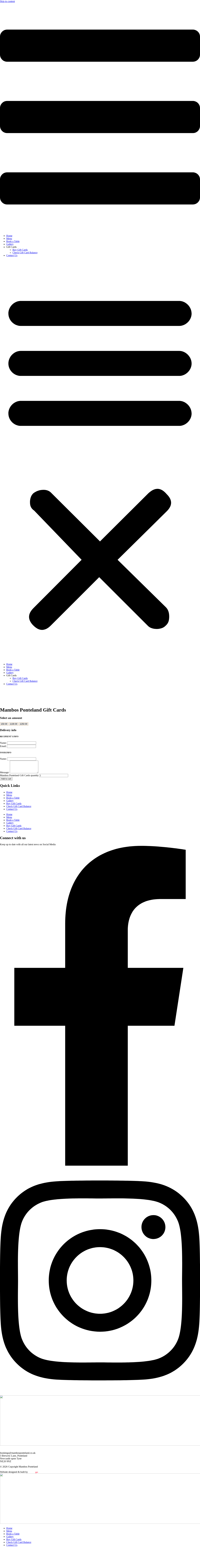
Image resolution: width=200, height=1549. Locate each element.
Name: (3, 743)
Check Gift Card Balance (25, 252)
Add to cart (6, 779)
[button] (100, 459)
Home (9, 235)
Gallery (10, 244)
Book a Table (13, 241)
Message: (5, 772)
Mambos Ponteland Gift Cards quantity (19, 775)
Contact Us (11, 255)
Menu (9, 238)
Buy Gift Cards (20, 249)
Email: (3, 746)
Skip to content (7, 1)
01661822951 (7, 1450)
